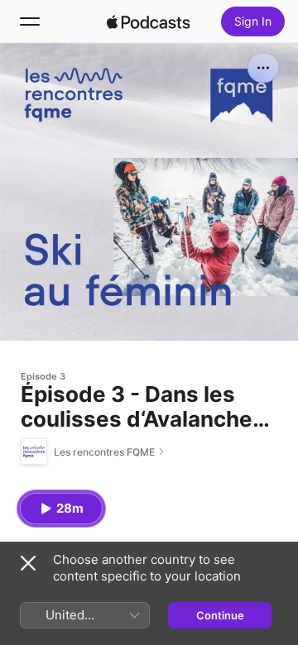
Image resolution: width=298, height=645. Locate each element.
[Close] (28, 563)
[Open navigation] (30, 21)
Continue (220, 615)
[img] (148, 21)
